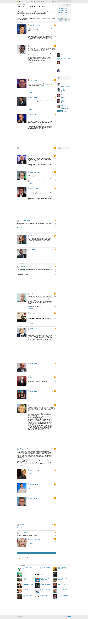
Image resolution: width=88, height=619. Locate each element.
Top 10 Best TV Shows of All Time (28, 568)
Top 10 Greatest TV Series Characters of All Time (63, 568)
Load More (36, 552)
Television (23, 4)
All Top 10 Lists (19, 4)
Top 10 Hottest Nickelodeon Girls (63, 590)
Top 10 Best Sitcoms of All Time (45, 568)
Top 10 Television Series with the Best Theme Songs (45, 585)
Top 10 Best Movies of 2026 (62, 6)
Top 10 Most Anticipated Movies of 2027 (63, 10)
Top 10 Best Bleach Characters (28, 589)
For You (42, 1)
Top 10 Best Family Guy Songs (46, 589)
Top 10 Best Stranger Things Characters (63, 585)
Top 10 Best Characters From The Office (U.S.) (28, 585)
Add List (39, 1)
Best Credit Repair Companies (62, 16)
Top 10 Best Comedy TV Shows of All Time (44, 579)
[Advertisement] (36, 71)
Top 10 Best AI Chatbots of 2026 (62, 8)
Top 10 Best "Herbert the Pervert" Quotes (44, 596)
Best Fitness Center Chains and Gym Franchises (63, 14)
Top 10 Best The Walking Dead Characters (63, 574)
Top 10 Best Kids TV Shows (28, 573)
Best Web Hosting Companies (62, 20)
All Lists (31, 1)
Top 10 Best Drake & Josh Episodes (27, 596)
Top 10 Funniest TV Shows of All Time (28, 579)
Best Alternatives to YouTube (62, 18)
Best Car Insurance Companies (62, 12)
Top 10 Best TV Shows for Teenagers (62, 579)
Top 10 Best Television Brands (45, 573)
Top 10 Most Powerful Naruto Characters (63, 596)
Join (55, 1)
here (61, 148)
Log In (52, 1)
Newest (35, 1)
